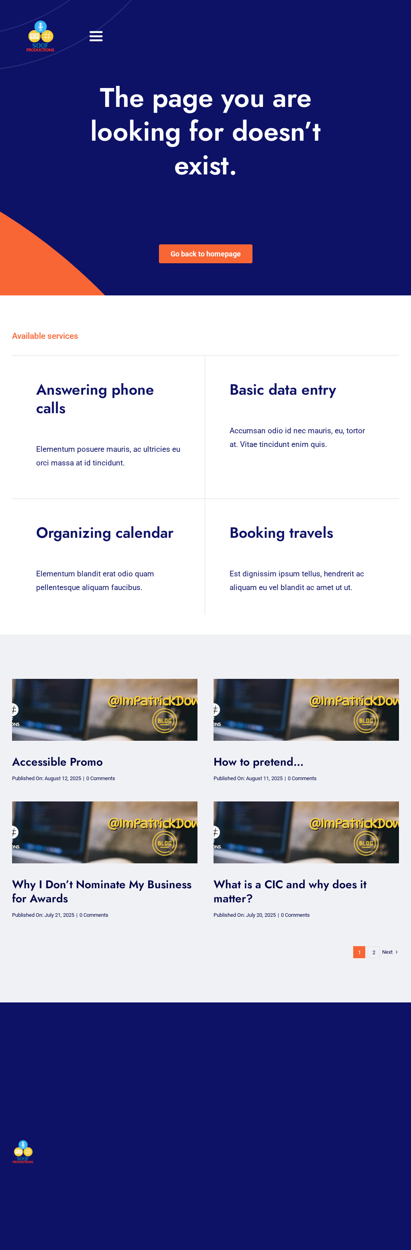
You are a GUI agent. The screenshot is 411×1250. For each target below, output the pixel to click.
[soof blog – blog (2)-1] (104, 682)
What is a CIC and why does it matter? (290, 891)
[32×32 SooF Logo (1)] (40, 24)
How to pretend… (259, 762)
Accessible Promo (57, 762)
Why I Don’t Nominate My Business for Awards (101, 891)
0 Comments (100, 778)
